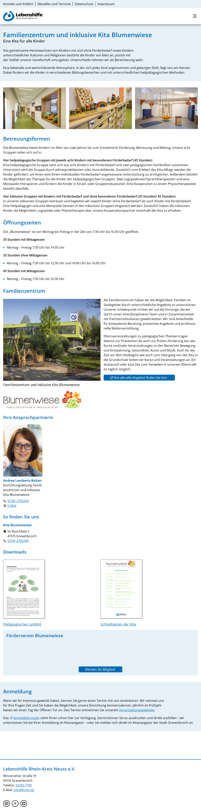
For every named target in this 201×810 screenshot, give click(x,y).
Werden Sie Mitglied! (100, 669)
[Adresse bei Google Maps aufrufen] (4, 533)
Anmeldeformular (26, 718)
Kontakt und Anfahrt (18, 4)
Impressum (106, 4)
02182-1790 (24, 785)
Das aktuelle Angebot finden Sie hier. (141, 377)
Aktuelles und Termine (54, 4)
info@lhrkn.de (24, 790)
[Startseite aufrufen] (22, 16)
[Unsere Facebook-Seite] (15, 803)
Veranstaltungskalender (137, 710)
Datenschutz (84, 4)
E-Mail (11, 505)
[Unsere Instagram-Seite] (6, 803)
